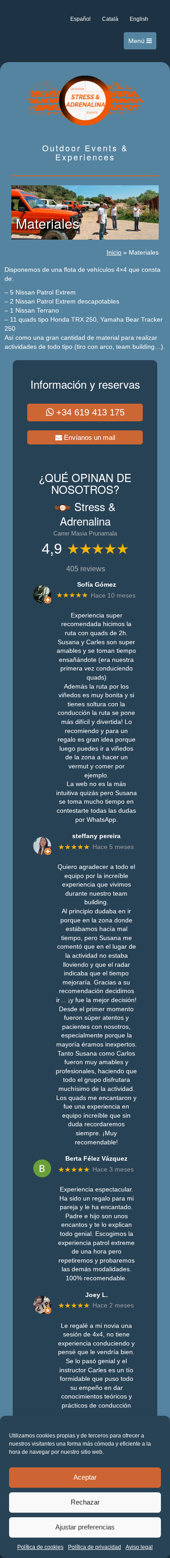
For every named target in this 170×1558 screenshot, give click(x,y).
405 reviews (85, 569)
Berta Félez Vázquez (96, 1158)
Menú (137, 40)
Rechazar (85, 1502)
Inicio (114, 252)
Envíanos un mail (88, 437)
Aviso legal (139, 1547)
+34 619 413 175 (89, 412)
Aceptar (85, 1477)
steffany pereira (96, 835)
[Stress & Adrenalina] (85, 100)
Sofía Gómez (96, 584)
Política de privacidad (94, 1547)
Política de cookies (40, 1547)
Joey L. (96, 1294)
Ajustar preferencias (85, 1527)
